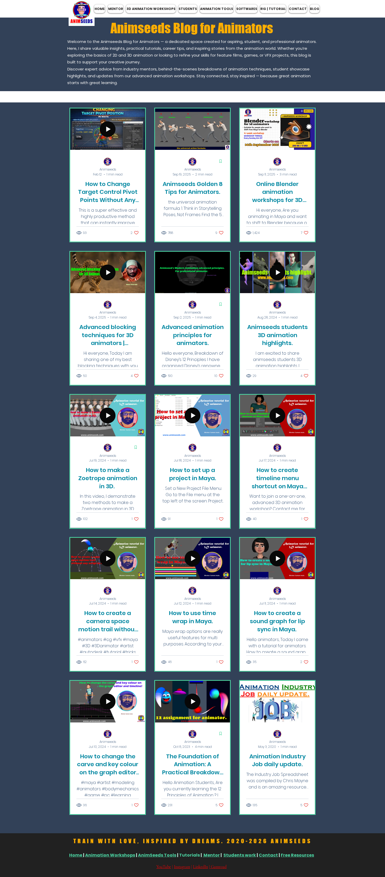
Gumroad (218, 866)
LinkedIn (200, 866)
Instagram (182, 866)
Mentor (211, 855)
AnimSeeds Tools (157, 855)
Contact (268, 855)
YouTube (163, 866)
